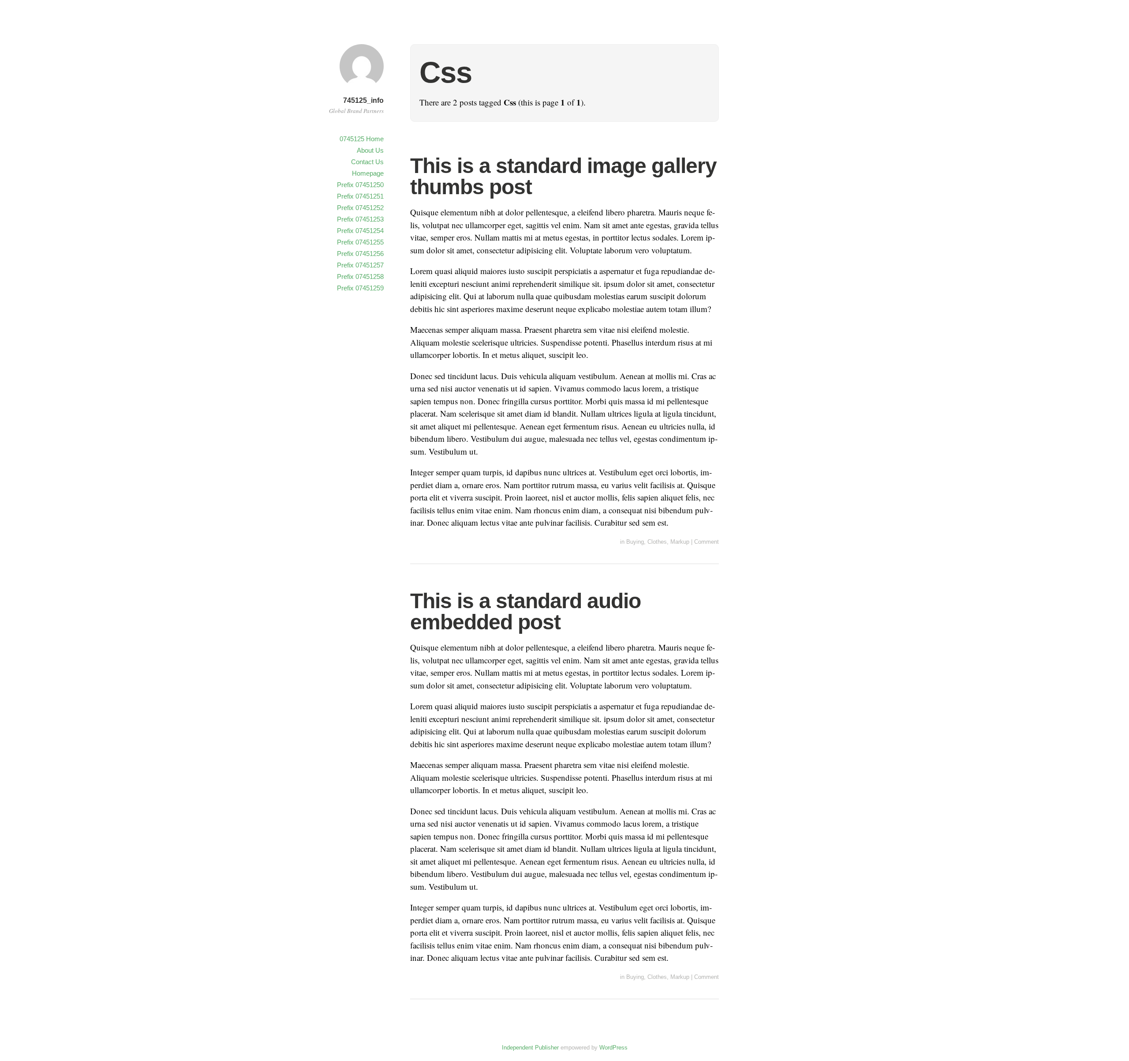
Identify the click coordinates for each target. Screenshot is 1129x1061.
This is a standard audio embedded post (525, 611)
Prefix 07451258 (360, 276)
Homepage (368, 173)
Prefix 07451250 (360, 184)
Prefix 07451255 (360, 242)
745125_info (363, 100)
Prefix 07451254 (360, 230)
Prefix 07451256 (360, 253)
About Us (370, 150)
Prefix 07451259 (360, 288)
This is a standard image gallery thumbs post (563, 176)
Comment (706, 541)
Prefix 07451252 (360, 207)
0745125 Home (362, 139)
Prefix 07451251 (360, 196)
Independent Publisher (530, 1047)
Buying (635, 541)
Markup (679, 541)
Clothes (657, 541)
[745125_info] (362, 89)
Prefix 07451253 (360, 219)
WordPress (613, 1047)
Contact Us (367, 162)
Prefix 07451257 (360, 265)
